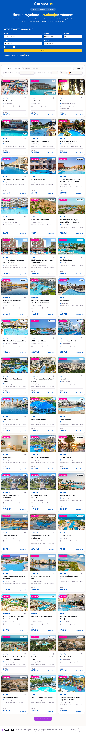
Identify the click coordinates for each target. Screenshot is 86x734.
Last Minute (18, 47)
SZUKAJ (43, 51)
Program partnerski (73, 730)
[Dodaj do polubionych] (25, 98)
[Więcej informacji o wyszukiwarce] (28, 55)
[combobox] (27, 73)
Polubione (78, 68)
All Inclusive (9, 47)
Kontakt (66, 730)
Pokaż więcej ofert (43, 719)
